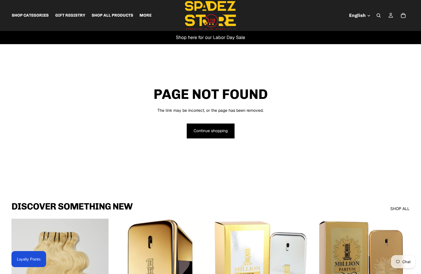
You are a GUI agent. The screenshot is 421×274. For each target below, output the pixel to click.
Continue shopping (211, 130)
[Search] (378, 15)
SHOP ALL (400, 208)
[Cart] (403, 15)
